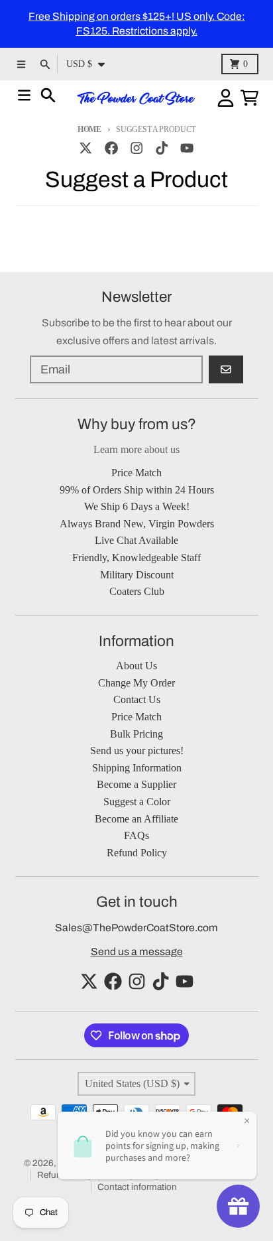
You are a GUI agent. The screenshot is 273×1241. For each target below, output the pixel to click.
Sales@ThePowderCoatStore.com (136, 927)
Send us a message (137, 951)
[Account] (226, 98)
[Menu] (24, 95)
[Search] (48, 95)
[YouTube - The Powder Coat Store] (187, 147)
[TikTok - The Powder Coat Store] (162, 147)
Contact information (137, 1187)
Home (89, 129)
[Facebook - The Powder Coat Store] (111, 147)
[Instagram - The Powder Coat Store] (136, 147)
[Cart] (249, 98)
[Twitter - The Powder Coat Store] (85, 147)
